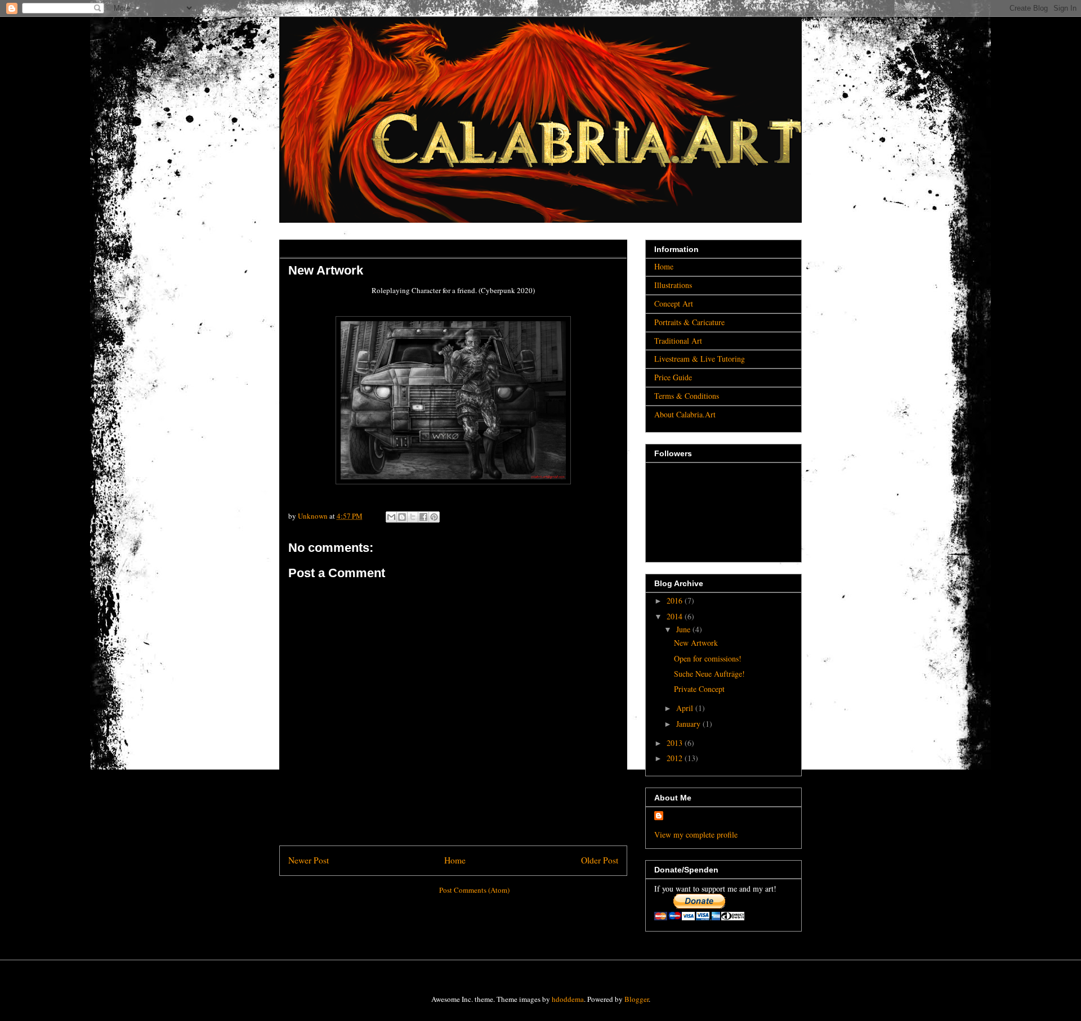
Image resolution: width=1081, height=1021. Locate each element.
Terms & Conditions (686, 395)
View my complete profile (696, 834)
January (689, 723)
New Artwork (696, 642)
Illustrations (673, 285)
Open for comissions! (707, 658)
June (684, 629)
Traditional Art (678, 340)
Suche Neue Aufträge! (709, 673)
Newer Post (308, 860)
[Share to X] (412, 517)
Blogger (636, 999)
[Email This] (391, 517)
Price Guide (673, 377)
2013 (676, 742)
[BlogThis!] (402, 517)
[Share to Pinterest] (434, 517)
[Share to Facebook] (423, 517)
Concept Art (673, 303)
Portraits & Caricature (689, 322)
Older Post (599, 860)
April (685, 708)
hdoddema (568, 999)
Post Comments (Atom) (474, 890)
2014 (676, 616)
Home (455, 860)
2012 (676, 758)
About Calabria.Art (685, 414)
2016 (676, 600)
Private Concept (699, 688)
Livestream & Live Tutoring (699, 358)
